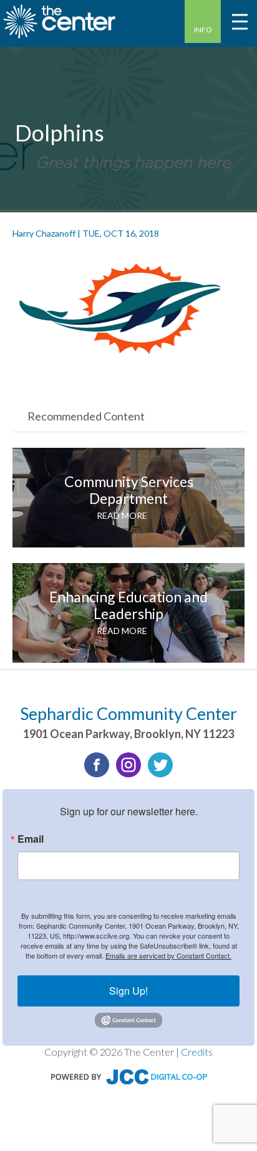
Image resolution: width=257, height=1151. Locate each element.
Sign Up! (128, 990)
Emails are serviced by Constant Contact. (168, 955)
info (203, 29)
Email (30, 839)
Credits (197, 1052)
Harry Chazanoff (43, 233)
